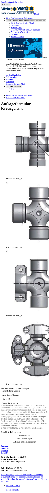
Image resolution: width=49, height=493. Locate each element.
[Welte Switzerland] (17, 14)
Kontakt (4, 453)
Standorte (15, 25)
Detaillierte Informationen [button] (11, 432)
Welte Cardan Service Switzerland (19, 18)
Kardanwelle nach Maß (15, 84)
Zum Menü (6, 4)
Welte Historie (16, 27)
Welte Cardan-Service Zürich (26, 21)
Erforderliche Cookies (11, 391)
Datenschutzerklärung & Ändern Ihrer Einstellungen (21, 428)
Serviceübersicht (17, 36)
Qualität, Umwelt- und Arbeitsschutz (25, 30)
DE (12, 89)
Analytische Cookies (10, 395)
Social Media (7, 399)
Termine (14, 34)
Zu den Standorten (13, 75)
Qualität (4, 451)
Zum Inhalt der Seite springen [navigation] (12, 2)
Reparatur (10, 82)
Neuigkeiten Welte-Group (21, 32)
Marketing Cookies (10, 403)
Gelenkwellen (11, 77)
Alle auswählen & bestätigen (24, 442)
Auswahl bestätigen (24, 439)
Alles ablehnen (24, 435)
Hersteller (10, 79)
